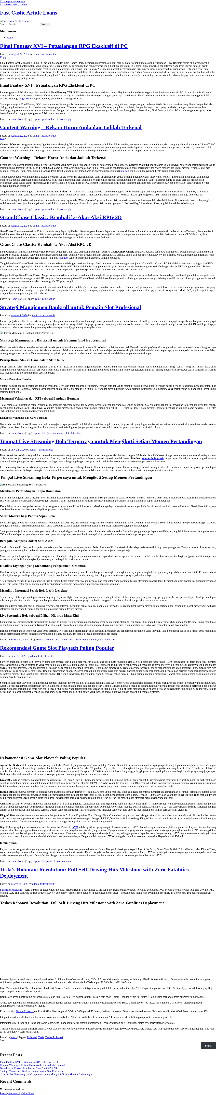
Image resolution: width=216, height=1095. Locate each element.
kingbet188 (25, 98)
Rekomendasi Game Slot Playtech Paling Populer (57, 648)
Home (10, 37)
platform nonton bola (86, 639)
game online (48, 119)
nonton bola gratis (153, 458)
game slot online (55, 433)
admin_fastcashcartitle (44, 54)
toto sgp (124, 170)
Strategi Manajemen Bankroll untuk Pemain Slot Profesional (70, 307)
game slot (40, 433)
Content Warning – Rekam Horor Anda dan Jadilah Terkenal (71, 127)
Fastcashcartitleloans (11, 889)
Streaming (15, 639)
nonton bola (67, 639)
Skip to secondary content (14, 4)
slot (67, 433)
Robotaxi (32, 1037)
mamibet (63, 257)
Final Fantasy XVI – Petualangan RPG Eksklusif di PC (64, 46)
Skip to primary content (12, 1)
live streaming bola (49, 639)
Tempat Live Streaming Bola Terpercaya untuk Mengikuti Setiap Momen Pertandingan (101, 441)
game (38, 119)
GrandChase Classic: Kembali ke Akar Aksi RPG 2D (61, 217)
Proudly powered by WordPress (17, 1093)
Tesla (41, 1037)
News (21, 119)
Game (13, 119)
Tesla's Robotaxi (54, 1037)
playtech (50, 861)
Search (3, 24)
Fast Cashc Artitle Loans (28, 13)
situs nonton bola (107, 639)
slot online (75, 433)
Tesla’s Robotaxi (25, 1011)
